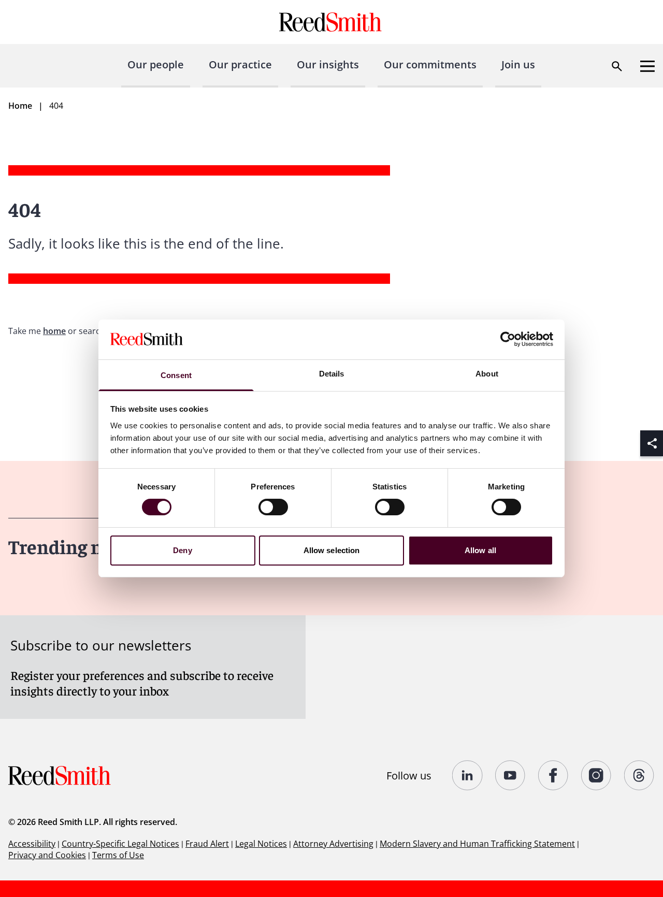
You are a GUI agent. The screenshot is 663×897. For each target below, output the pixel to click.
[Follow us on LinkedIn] (467, 775)
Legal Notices (261, 843)
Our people (155, 64)
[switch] (273, 507)
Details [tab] (331, 373)
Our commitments (430, 64)
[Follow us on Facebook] (553, 775)
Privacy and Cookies (47, 855)
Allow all (480, 550)
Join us (518, 64)
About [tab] (486, 373)
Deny (182, 550)
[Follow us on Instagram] (596, 775)
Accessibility (31, 843)
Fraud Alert (207, 843)
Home (20, 105)
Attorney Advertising (333, 843)
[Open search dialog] (617, 66)
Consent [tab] (176, 375)
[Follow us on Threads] (639, 775)
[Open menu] (647, 66)
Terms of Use (118, 855)
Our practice (240, 64)
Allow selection (332, 550)
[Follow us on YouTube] (510, 775)
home (54, 331)
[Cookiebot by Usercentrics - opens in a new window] (508, 339)
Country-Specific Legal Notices (120, 843)
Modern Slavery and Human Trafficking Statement (477, 843)
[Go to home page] (331, 22)
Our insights (328, 64)
